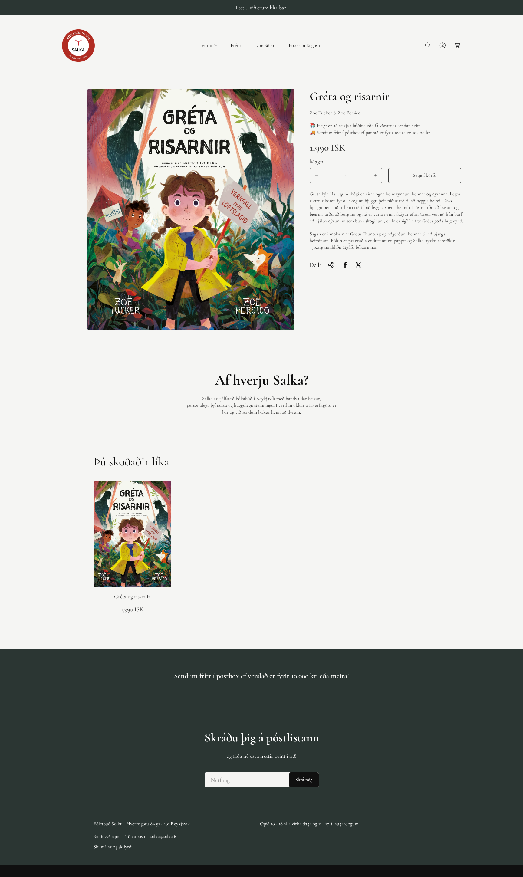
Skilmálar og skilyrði (113, 847)
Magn (317, 161)
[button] (209, 45)
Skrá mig (303, 780)
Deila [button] (316, 264)
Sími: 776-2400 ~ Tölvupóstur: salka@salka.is (135, 836)
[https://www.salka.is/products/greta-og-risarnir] (345, 264)
